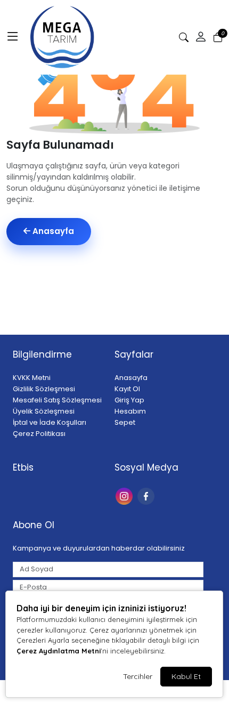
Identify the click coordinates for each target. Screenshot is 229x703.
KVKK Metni (32, 378)
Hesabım (130, 411)
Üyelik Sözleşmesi (44, 411)
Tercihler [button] (137, 676)
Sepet (124, 422)
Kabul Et (186, 676)
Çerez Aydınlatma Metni (59, 651)
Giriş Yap (129, 400)
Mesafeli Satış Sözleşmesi (57, 400)
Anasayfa (52, 231)
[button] (12, 37)
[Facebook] (147, 495)
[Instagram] (125, 495)
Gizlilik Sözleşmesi (44, 389)
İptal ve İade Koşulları (49, 422)
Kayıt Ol (127, 389)
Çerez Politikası (39, 434)
